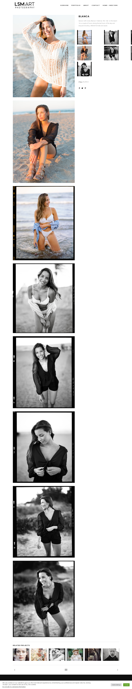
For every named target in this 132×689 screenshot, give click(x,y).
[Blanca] (44, 298)
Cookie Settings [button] (116, 685)
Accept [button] (126, 685)
